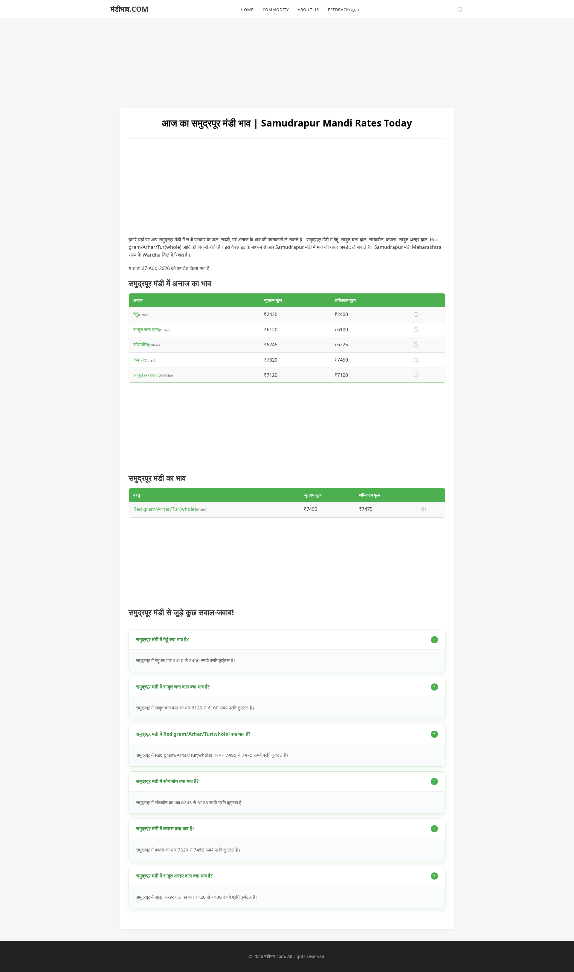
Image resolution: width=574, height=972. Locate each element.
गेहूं (135, 314)
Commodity (275, 9)
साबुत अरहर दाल (148, 375)
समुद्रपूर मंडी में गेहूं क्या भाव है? (162, 639)
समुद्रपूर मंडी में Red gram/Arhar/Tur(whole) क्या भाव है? (193, 734)
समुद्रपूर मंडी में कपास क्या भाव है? (165, 828)
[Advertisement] (287, 60)
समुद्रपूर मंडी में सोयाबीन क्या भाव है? (167, 781)
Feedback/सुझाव (344, 9)
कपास (138, 359)
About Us (308, 9)
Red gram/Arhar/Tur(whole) (164, 509)
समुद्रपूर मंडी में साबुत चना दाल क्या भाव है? (173, 686)
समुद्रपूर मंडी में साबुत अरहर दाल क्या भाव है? (174, 875)
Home (247, 9)
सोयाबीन (140, 344)
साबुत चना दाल (146, 329)
